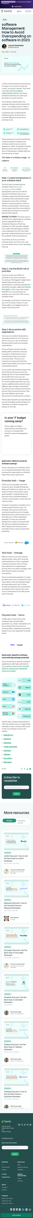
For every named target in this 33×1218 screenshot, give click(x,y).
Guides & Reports (23, 1167)
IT (2, 1165)
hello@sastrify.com (7, 1138)
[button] (20, 11)
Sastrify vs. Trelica (7, 1203)
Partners (20, 1181)
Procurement (6, 1167)
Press (19, 1178)
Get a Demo (16, 1215)
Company (4, 1187)
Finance (4, 1169)
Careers (4, 1190)
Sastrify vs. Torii (6, 1201)
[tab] (9, 820)
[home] (6, 11)
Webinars (20, 1169)
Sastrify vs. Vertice (7, 1198)
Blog (19, 1165)
